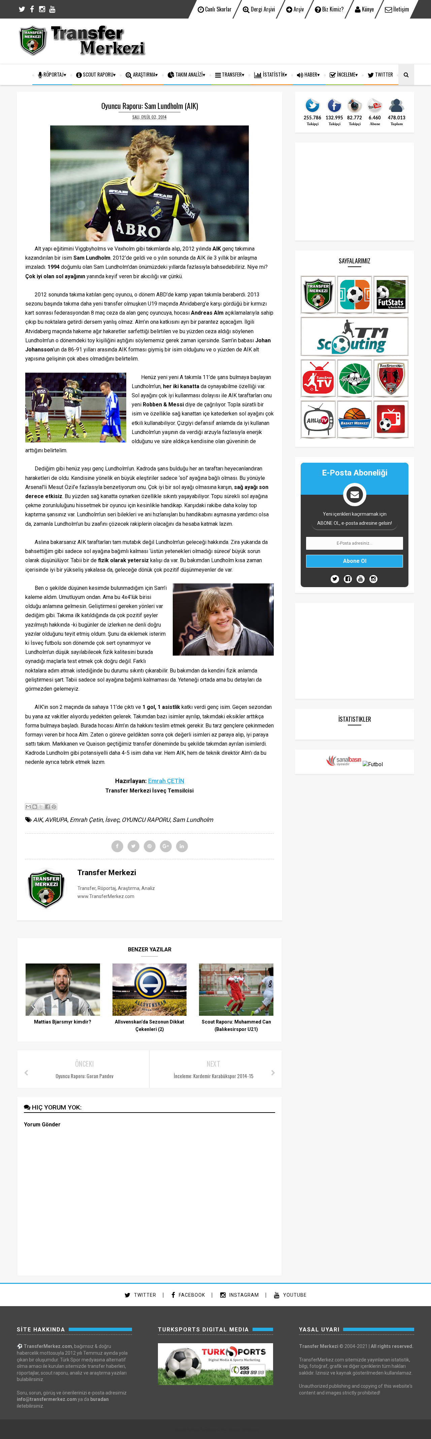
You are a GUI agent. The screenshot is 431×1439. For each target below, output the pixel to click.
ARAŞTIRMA (143, 74)
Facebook (191, 1295)
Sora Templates (204, 1430)
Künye (367, 9)
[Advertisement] (291, 40)
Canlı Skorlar (218, 9)
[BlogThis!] (34, 806)
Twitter (144, 1295)
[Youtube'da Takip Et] (360, 579)
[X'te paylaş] (41, 806)
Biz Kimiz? (332, 9)
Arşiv (298, 9)
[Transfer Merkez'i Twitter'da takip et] (312, 112)
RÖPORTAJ (53, 74)
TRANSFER (231, 74)
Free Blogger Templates (239, 1430)
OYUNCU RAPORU (146, 819)
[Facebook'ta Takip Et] (348, 579)
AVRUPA (56, 819)
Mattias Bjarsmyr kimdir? (62, 1022)
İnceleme (345, 74)
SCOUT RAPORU (97, 74)
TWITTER (383, 74)
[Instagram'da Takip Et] (373, 579)
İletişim (400, 9)
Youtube (294, 1295)
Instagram (243, 1295)
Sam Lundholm (192, 819)
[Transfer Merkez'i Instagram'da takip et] (354, 112)
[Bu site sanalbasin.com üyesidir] (343, 764)
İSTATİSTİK (273, 74)
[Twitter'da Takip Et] (335, 579)
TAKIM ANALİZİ (188, 74)
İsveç (112, 819)
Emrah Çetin (86, 819)
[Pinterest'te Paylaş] (54, 806)
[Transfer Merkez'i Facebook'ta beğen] (334, 112)
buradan (99, 1399)
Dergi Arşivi (262, 9)
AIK (37, 819)
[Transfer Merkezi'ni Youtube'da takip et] (375, 112)
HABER (310, 74)
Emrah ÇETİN (166, 780)
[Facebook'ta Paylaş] (47, 806)
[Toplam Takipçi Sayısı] (396, 112)
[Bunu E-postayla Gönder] (28, 806)
